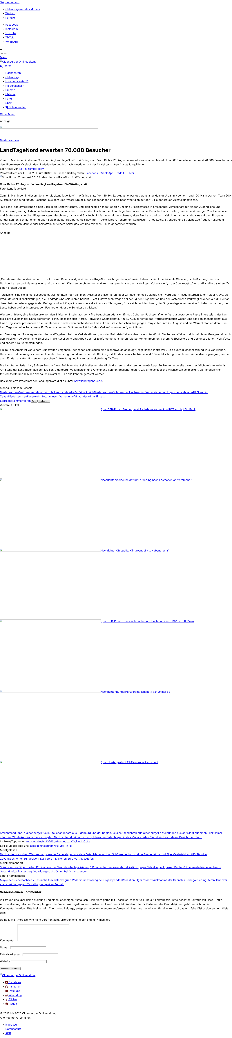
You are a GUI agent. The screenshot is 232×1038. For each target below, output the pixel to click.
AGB (8, 1033)
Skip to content (9, 2)
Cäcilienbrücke (80, 841)
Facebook (11, 24)
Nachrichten (13, 72)
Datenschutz (13, 1028)
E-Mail (130, 173)
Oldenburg (12, 77)
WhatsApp (11, 41)
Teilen (34, 401)
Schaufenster (17, 107)
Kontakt (10, 17)
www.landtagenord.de (88, 381)
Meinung (11, 94)
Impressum (12, 1024)
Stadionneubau (61, 841)
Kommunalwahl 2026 (39, 841)
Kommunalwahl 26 (16, 81)
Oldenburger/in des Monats (22, 9)
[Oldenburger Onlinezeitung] (18, 975)
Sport (8, 102)
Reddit (120, 173)
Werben (10, 13)
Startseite (6, 400)
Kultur (9, 98)
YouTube (10, 33)
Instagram (11, 29)
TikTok (9, 37)
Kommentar (8, 940)
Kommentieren (21, 400)
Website (5, 961)
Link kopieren (44, 401)
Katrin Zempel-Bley (31, 168)
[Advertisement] (116, 255)
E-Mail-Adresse (11, 954)
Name (5, 947)
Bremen (10, 90)
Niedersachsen (14, 85)
